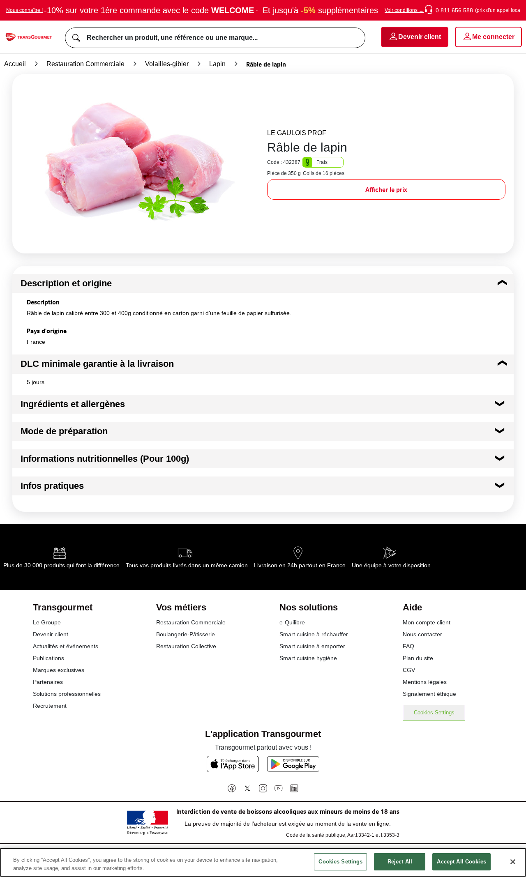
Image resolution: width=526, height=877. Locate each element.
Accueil (15, 63)
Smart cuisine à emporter (312, 646)
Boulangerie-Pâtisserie (185, 634)
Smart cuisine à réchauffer (313, 634)
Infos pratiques (52, 486)
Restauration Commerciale (85, 63)
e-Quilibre (292, 622)
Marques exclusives (58, 670)
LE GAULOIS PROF (296, 132)
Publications (48, 658)
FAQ (408, 646)
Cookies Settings (434, 712)
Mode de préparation (64, 431)
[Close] (513, 862)
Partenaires (48, 682)
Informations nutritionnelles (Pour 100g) (105, 458)
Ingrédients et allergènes (73, 404)
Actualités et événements (65, 646)
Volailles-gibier (167, 63)
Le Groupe (47, 622)
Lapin (217, 63)
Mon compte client (426, 622)
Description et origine (66, 283)
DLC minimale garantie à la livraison (97, 364)
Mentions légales (425, 682)
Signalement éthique (429, 694)
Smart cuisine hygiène (308, 658)
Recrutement (50, 705)
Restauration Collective (186, 646)
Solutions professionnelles (67, 694)
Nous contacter (422, 634)
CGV (409, 670)
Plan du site (418, 658)
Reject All (400, 862)
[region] (263, 862)
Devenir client (50, 634)
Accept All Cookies (461, 862)
